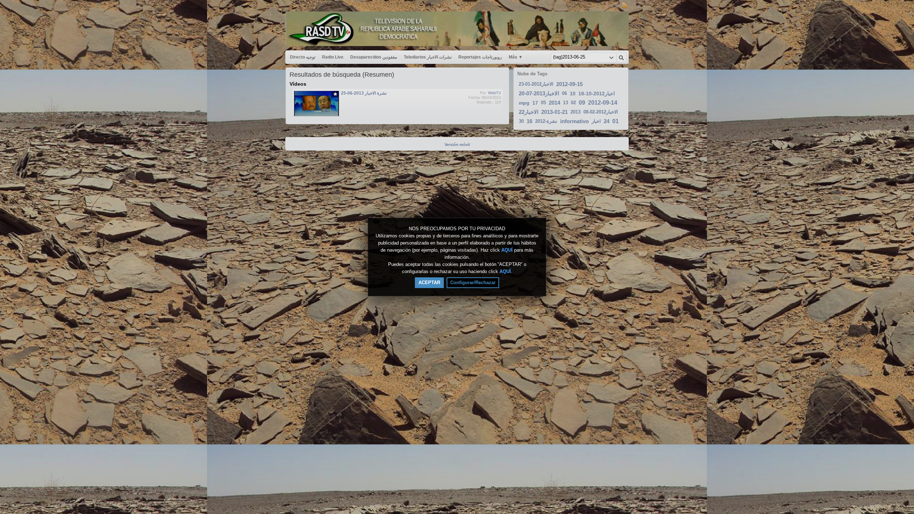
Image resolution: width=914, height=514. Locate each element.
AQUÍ (507, 250)
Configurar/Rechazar (473, 282)
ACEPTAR (429, 282)
